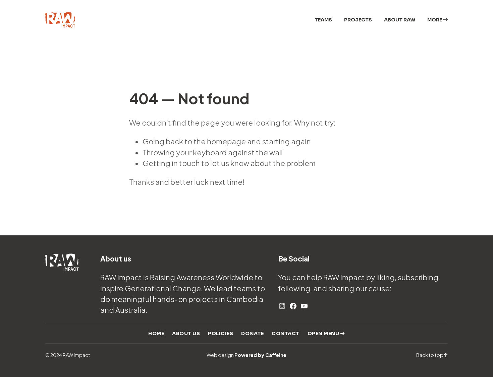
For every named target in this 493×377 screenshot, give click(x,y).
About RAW (399, 20)
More (435, 20)
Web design (246, 355)
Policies (220, 333)
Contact (285, 333)
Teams (323, 20)
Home (156, 333)
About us (186, 333)
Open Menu (324, 333)
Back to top (430, 355)
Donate (252, 333)
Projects (358, 20)
